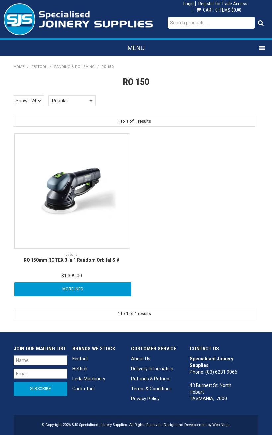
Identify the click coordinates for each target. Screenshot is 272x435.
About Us (140, 358)
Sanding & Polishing (74, 67)
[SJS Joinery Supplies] (78, 19)
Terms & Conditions (151, 388)
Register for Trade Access (222, 3)
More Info (72, 289)
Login (188, 3)
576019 (72, 254)
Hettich (79, 368)
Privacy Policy (145, 398)
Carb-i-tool (83, 388)
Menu (136, 47)
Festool (39, 67)
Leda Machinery (88, 378)
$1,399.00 (71, 275)
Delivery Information (152, 368)
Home (19, 67)
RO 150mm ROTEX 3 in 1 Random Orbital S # (72, 260)
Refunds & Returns (150, 378)
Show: (22, 100)
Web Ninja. (221, 425)
